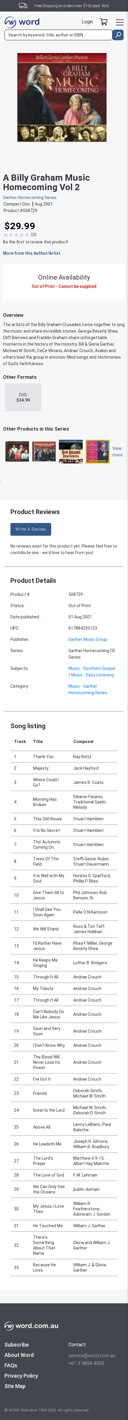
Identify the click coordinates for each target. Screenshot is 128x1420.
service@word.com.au (91, 1355)
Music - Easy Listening (92, 675)
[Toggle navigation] (120, 22)
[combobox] (58, 35)
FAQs (10, 1365)
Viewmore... (116, 451)
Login (87, 22)
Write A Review (30, 529)
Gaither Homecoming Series (30, 197)
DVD (23, 397)
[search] (118, 35)
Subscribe (16, 1345)
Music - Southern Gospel (91, 668)
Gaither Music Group (87, 639)
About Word (19, 1355)
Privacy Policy (21, 1376)
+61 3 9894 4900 (86, 1363)
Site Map (15, 1386)
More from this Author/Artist (31, 253)
